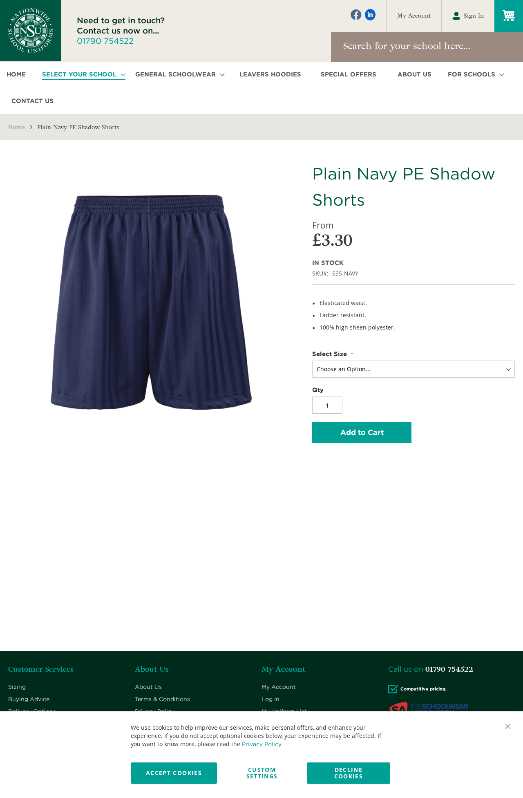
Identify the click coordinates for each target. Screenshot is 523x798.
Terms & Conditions (162, 699)
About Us (148, 687)
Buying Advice (28, 699)
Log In (270, 699)
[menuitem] (19, 74)
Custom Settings (262, 773)
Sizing (17, 687)
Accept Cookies (174, 773)
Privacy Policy (262, 744)
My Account (414, 16)
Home (16, 127)
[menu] (261, 88)
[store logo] (30, 31)
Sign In (474, 16)
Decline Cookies (348, 773)
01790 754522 (105, 41)
